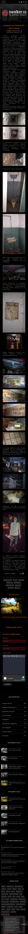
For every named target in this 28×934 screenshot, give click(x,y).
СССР (3, 899)
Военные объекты (14, 703)
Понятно (22, 924)
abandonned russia (19, 886)
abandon (18, 587)
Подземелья (14, 719)
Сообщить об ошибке (9, 573)
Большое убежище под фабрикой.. (17, 774)
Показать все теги (5, 914)
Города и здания (14, 715)
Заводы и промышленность (14, 707)
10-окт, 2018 (17, 30)
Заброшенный (10, 585)
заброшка (4, 906)
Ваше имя (5, 638)
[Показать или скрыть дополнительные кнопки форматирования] (20, 656)
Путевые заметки (14, 731)
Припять (9, 896)
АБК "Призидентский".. (14, 831)
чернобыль (13, 911)
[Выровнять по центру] (14, 656)
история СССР (10, 906)
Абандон (14, 889)
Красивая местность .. (6, 868)
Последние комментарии (14, 840)
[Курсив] (6, 656)
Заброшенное (19, 891)
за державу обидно (14, 901)
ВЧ (23, 889)
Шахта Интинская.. (13, 758)
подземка (8, 909)
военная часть (22, 899)
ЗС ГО (16, 580)
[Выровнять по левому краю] (12, 656)
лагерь (16, 906)
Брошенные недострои (14, 711)
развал (13, 909)
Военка (3, 891)
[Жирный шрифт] (4, 656)
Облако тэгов (14, 881)
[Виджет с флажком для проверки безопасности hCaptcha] (14, 678)
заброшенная (23, 901)
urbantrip (9, 889)
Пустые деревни (14, 727)
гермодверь (18, 582)
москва (20, 906)
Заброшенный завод (13, 894)
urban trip (11, 587)
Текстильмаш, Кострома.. (14, 750)
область (3, 909)
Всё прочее (14, 735)
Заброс (13, 891)
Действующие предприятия (14, 723)
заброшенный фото (21, 904)
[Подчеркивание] (9, 656)
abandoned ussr (10, 886)
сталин (17, 909)
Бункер (19, 889)
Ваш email (5, 645)
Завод (21, 894)
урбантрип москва (5, 911)
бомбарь (22, 580)
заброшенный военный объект (8, 904)
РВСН (14, 896)
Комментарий (7, 653)
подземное (10, 582)
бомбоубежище (8, 580)
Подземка (8, 30)
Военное (8, 891)
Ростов (22, 896)
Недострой (4, 896)
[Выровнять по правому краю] (16, 656)
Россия (18, 896)
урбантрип (18, 585)
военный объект (5, 901)
